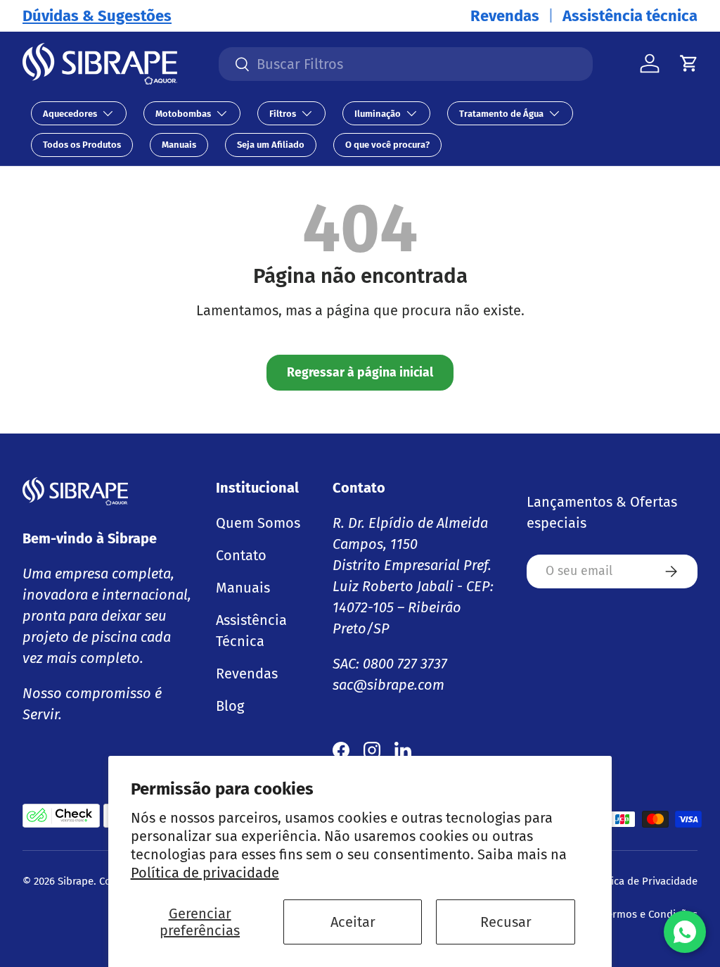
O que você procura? (387, 144)
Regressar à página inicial (360, 372)
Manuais (179, 144)
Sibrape (76, 881)
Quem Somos (258, 522)
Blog (230, 705)
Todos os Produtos (82, 144)
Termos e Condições (650, 914)
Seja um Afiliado (270, 144)
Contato (241, 555)
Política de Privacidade (643, 881)
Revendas (504, 15)
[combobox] (406, 64)
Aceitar (352, 922)
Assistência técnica (630, 15)
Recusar (506, 922)
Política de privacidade (205, 872)
